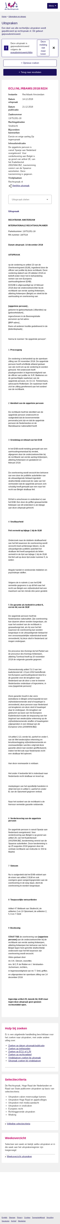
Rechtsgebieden (16, 122)
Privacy (19, 1217)
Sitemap (12, 1217)
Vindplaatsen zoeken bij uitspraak (24, 1057)
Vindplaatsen (15, 178)
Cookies (27, 1217)
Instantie (12, 94)
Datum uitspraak (13, 100)
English (4, 1217)
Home (4, 16)
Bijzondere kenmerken (14, 131)
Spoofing (50, 1217)
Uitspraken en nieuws (17, 16)
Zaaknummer (15, 114)
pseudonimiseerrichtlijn (21, 52)
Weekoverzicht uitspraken (19, 1156)
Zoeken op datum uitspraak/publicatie (26, 1045)
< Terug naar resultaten (30, 72)
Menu (51, 6)
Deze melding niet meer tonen (43, 47)
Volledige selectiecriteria (18, 1123)
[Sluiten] (53, 48)
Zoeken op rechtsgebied (20, 1054)
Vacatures (5, 1221)
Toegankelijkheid (38, 1217)
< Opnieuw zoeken (30, 63)
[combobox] (30, 199)
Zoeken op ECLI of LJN (19, 1051)
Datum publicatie (13, 108)
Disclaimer (22, 1221)
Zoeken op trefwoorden (19, 1048)
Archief (13, 1221)
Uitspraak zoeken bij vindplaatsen (24, 1060)
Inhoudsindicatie (17, 143)
